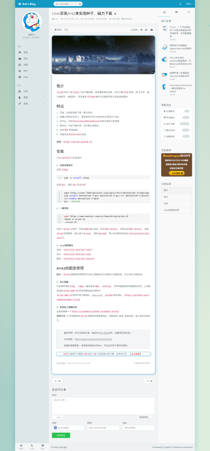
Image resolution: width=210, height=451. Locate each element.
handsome (188, 447)
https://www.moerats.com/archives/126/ (93, 339)
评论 (55, 395)
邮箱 (90, 422)
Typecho (168, 447)
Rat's (56, 19)
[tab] (164, 12)
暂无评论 (103, 19)
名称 (55, 422)
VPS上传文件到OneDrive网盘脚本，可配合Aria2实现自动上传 (181, 60)
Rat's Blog (103, 332)
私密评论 (144, 417)
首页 (59, 29)
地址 (125, 422)
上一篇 (57, 381)
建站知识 (128, 19)
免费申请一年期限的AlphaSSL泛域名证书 (179, 74)
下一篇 (149, 381)
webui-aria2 (97, 295)
